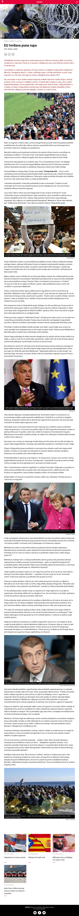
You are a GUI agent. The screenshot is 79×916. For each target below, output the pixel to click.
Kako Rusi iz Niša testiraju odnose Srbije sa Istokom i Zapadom (14, 891)
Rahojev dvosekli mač (36, 857)
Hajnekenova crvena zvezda (14, 857)
